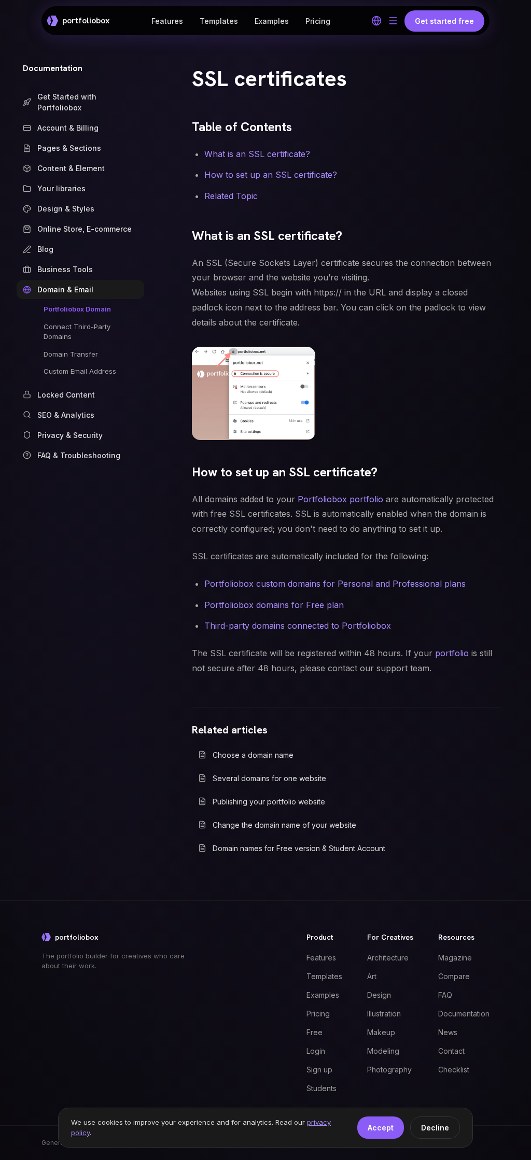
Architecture (388, 957)
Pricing (317, 21)
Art (371, 976)
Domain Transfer (71, 354)
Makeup (381, 1032)
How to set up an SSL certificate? (270, 174)
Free (314, 1032)
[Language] (376, 21)
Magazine (455, 957)
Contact (451, 1050)
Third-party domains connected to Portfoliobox (297, 625)
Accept (381, 1127)
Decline (435, 1127)
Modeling (383, 1050)
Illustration (384, 1013)
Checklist (453, 1069)
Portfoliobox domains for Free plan (274, 605)
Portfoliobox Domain (77, 309)
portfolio (452, 653)
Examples (272, 21)
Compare (454, 976)
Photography (389, 1069)
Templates (219, 21)
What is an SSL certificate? (257, 154)
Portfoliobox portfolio (340, 499)
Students (321, 1088)
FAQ (445, 995)
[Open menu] (393, 21)
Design (379, 995)
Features (167, 21)
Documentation (52, 68)
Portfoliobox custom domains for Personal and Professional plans (335, 583)
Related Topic (231, 196)
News (447, 1032)
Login (315, 1050)
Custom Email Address (80, 371)
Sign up (319, 1069)
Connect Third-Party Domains (77, 331)
